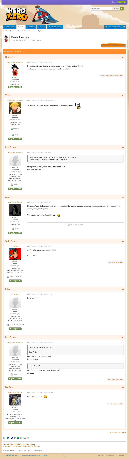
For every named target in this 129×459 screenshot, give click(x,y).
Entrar (114, 2)
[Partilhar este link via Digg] (8, 438)
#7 (123, 337)
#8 (123, 387)
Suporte (41, 27)
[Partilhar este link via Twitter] (4, 438)
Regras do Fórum (55, 27)
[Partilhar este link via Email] (21, 438)
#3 (123, 147)
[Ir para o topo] (64, 455)
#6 (123, 289)
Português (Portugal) (11, 455)
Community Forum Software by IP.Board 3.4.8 (112, 455)
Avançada (125, 9)
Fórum (21, 27)
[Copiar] (25, 438)
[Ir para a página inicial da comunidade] (34, 14)
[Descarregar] (28, 438)
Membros (31, 27)
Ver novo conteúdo (113, 27)
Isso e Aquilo (38, 450)
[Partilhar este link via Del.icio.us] (12, 438)
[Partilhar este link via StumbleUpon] (18, 438)
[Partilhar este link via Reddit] (15, 438)
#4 (123, 197)
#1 (123, 57)
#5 (123, 241)
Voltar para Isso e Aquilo (118, 433)
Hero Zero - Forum (8, 450)
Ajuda (45, 455)
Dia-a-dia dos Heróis (24, 450)
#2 (123, 95)
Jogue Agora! (9, 27)
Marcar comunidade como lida (31, 455)
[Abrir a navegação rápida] (124, 27)
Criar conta (121, 2)
